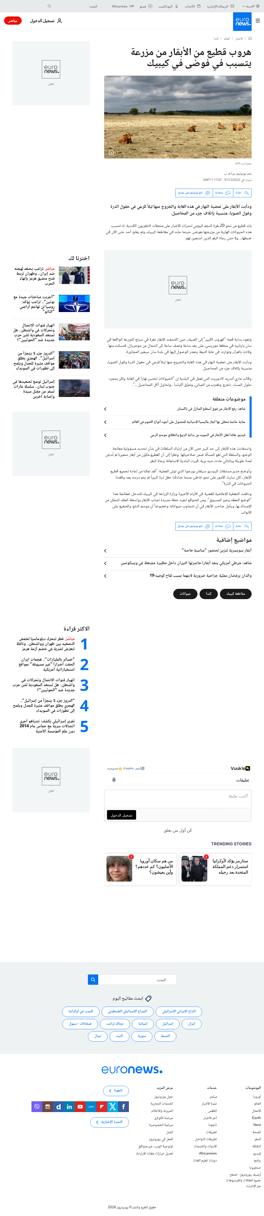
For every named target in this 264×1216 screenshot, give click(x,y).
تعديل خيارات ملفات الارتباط (154, 1153)
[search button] (49, 6)
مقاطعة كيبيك (235, 594)
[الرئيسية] (250, 39)
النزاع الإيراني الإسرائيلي (179, 1011)
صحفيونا (255, 1168)
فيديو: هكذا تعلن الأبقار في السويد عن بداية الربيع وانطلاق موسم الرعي (197, 435)
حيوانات (185, 594)
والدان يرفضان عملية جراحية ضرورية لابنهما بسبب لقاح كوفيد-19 (201, 576)
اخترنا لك (79, 258)
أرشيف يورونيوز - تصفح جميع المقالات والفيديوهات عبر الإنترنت (243, 1180)
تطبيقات (211, 1132)
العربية (250, 6)
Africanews (208, 1153)
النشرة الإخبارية (111, 1122)
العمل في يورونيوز (161, 1139)
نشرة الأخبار (209, 1104)
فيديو (257, 1153)
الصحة (165, 1036)
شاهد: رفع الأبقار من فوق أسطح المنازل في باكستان (211, 409)
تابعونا (212, 1125)
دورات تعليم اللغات (205, 1161)
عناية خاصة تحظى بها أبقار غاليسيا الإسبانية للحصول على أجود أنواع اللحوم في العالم (188, 422)
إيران (191, 1024)
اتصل (169, 1132)
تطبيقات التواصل (206, 1139)
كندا (216, 39)
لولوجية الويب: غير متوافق (155, 1146)
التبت (119, 1036)
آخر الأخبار (210, 1118)
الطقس (212, 1111)
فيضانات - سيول (80, 1024)
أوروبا (257, 1097)
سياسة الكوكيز (163, 1118)
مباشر (13, 20)
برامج (257, 1161)
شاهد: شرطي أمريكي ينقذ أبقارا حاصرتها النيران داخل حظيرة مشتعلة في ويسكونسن (186, 563)
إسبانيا (142, 1024)
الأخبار (239, 39)
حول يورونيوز (163, 1097)
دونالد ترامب (114, 1024)
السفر (257, 1139)
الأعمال (256, 1111)
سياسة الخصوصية (161, 1125)
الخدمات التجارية (162, 1104)
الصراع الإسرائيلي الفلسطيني (127, 1011)
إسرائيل (167, 1024)
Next (257, 1125)
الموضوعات (253, 1088)
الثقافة (256, 1146)
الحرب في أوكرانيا (81, 1011)
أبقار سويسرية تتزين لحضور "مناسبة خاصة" (217, 550)
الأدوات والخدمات (205, 1146)
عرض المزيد (165, 1088)
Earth (256, 1118)
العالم (227, 39)
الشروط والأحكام (162, 1111)
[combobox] (75, 6)
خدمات (212, 1088)
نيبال (97, 1036)
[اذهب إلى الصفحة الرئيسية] (242, 21)
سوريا (142, 1036)
